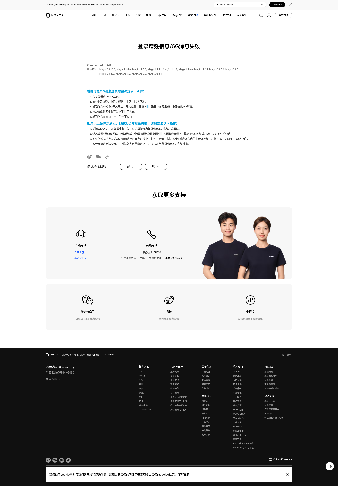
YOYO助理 (238, 409)
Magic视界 (238, 418)
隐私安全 (206, 409)
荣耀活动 (206, 388)
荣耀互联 (237, 375)
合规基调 (206, 430)
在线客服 (79, 252)
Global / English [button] (225, 5)
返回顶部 (286, 354)
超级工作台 (238, 430)
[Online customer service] (330, 466)
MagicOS (177, 15)
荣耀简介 (206, 371)
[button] (54, 460)
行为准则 (206, 422)
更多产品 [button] (162, 15)
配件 (141, 401)
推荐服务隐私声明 (178, 405)
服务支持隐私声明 (178, 397)
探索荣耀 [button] (242, 15)
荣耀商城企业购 (271, 388)
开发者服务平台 (271, 409)
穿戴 (138, 15)
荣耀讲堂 (268, 405)
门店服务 (174, 392)
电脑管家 (237, 422)
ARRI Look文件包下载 (243, 447)
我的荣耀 (237, 380)
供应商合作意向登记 (273, 417)
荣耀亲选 (143, 405)
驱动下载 (237, 439)
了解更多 (183, 474)
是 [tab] (132, 166)
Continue (277, 5)
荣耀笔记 (237, 392)
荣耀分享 (237, 405)
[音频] (152, 15)
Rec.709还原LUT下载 (243, 443)
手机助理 (237, 397)
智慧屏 (142, 392)
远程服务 (237, 426)
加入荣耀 (206, 380)
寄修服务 (174, 388)
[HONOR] (54, 354)
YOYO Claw (239, 414)
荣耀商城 (283, 15)
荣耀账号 (237, 388)
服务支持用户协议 (178, 401)
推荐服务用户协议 (178, 409)
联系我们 (79, 257)
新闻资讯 (206, 375)
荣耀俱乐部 (210, 15)
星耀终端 (268, 413)
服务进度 (174, 380)
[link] (48, 460)
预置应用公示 (239, 435)
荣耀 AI (192, 15)
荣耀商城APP (270, 375)
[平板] (131, 15)
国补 (93, 15)
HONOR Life (145, 409)
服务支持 (226, 15)
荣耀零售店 (269, 384)
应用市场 (237, 384)
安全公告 (206, 434)
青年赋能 (206, 413)
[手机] (108, 15)
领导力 (205, 400)
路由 (141, 397)
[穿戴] (142, 15)
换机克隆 (237, 401)
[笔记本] (121, 15)
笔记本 (116, 15)
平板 (127, 15)
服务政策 (174, 371)
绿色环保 (206, 405)
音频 (148, 15)
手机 (104, 15)
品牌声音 (206, 384)
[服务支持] (232, 15)
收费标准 (174, 375)
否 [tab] (157, 166)
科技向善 (206, 417)
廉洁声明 (206, 426)
